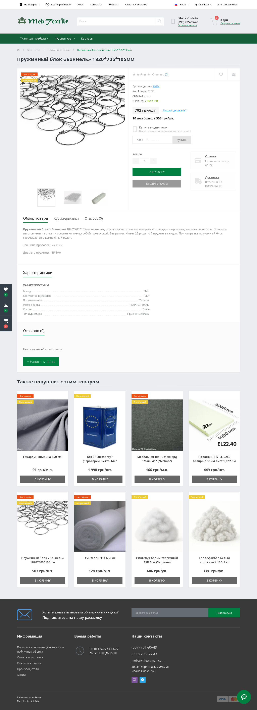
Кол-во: (138, 154)
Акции (21, 675)
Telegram (143, 680)
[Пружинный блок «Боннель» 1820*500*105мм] (42, 526)
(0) (166, 74)
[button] (6, 323)
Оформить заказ (230, 23)
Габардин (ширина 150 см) (42, 457)
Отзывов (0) (94, 218)
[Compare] (233, 74)
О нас (80, 4)
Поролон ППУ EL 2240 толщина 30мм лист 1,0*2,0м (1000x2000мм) (214, 461)
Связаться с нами (29, 663)
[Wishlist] (221, 74)
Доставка (212, 177)
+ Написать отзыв (41, 362)
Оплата (210, 156)
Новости (113, 4)
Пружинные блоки (59, 50)
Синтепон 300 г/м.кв (100, 558)
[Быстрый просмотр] (62, 408)
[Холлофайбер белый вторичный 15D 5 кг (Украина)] (214, 526)
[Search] (159, 21)
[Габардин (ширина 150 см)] (42, 425)
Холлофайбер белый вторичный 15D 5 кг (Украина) (214, 562)
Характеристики (66, 218)
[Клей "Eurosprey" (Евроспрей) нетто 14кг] (99, 425)
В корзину (157, 172)
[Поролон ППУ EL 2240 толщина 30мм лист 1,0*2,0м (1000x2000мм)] (214, 425)
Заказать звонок (187, 25)
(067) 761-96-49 (188, 18)
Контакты (96, 4)
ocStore (36, 697)
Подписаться (224, 612)
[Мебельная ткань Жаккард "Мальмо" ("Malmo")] (157, 425)
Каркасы (87, 38)
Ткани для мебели (33, 38)
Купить (181, 140)
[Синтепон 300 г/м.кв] (99, 526)
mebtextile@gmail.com (148, 660)
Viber (135, 680)
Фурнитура (63, 38)
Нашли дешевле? (175, 110)
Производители (28, 669)
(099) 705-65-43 (188, 22)
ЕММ (156, 86)
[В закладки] (62, 396)
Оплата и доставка (136, 4)
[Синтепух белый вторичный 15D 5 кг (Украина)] (157, 526)
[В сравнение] (62, 402)
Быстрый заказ (157, 183)
